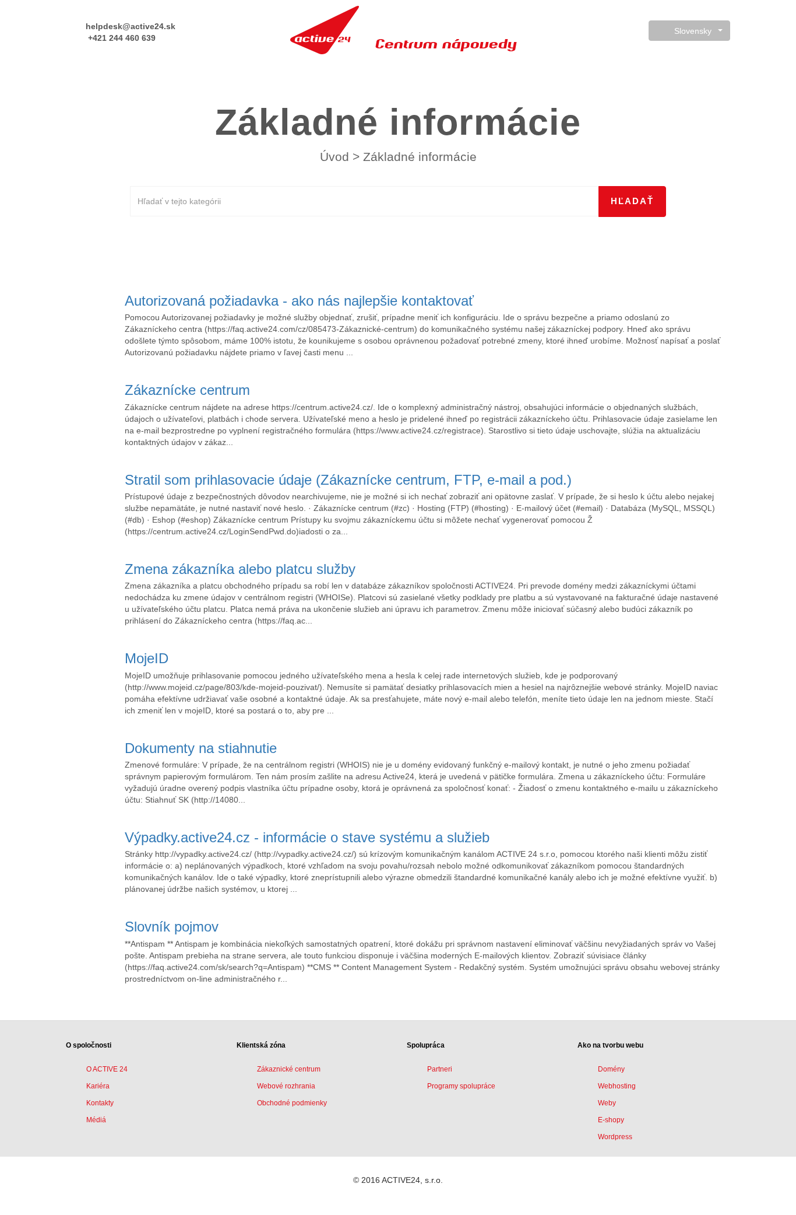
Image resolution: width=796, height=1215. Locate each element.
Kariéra (98, 1086)
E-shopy (611, 1120)
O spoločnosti (88, 1045)
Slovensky (693, 31)
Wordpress (615, 1137)
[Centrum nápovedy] (324, 30)
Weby (607, 1103)
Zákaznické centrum (288, 1069)
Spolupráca (426, 1045)
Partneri (439, 1069)
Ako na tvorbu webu (610, 1045)
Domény (611, 1069)
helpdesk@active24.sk (129, 26)
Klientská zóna (261, 1045)
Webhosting (617, 1086)
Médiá (96, 1120)
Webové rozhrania (286, 1086)
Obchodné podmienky (292, 1103)
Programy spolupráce (461, 1086)
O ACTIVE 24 (107, 1069)
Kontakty (100, 1103)
